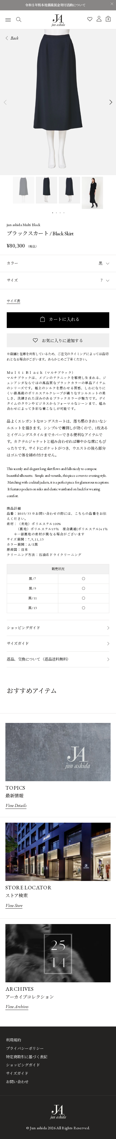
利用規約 (13, 1040)
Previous (5, 102)
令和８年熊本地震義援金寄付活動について (55, 5)
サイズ (12, 280)
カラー (12, 263)
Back (14, 38)
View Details (15, 805)
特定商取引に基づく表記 (26, 1056)
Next (111, 102)
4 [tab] (64, 212)
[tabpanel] (58, 102)
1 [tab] (52, 212)
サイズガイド (18, 643)
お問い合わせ (17, 1081)
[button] (58, 340)
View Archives (16, 1006)
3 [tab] (60, 212)
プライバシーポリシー (25, 1048)
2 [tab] (56, 212)
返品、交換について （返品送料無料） (38, 659)
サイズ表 (13, 301)
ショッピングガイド (23, 627)
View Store (13, 905)
